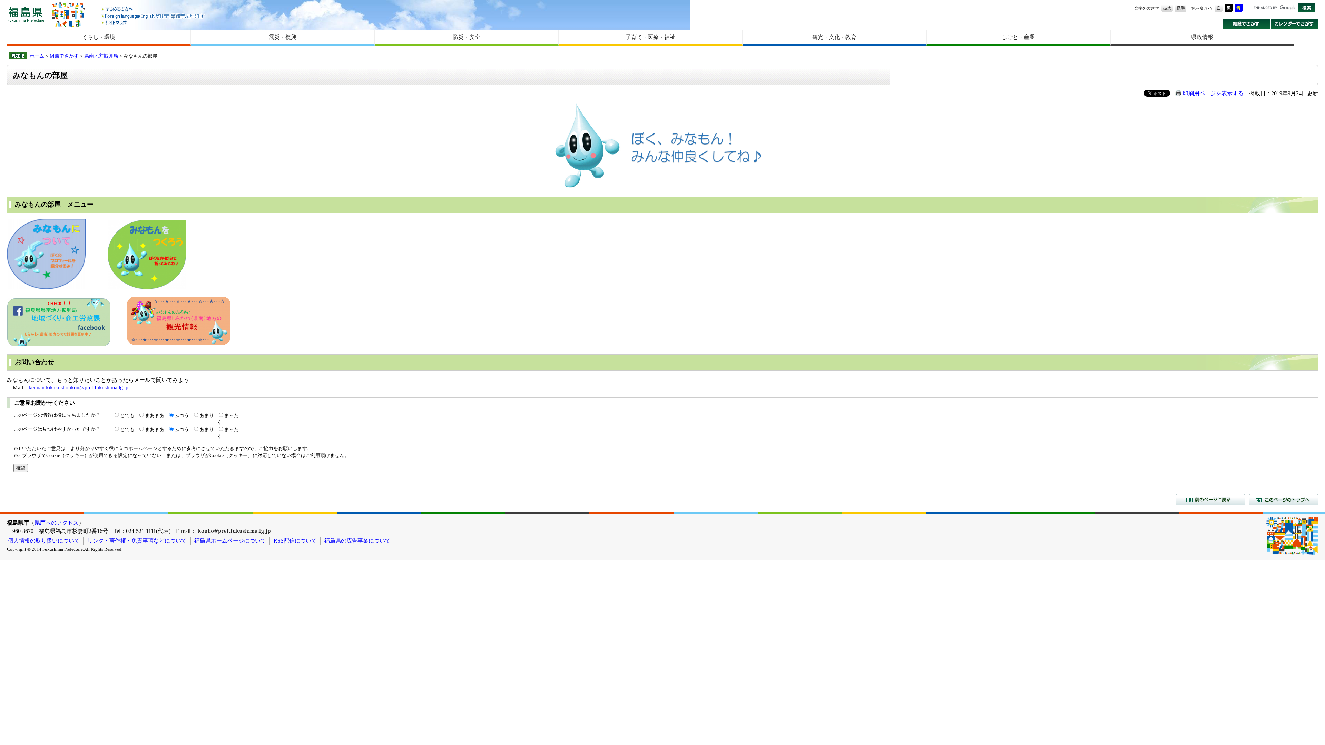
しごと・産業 (1018, 37)
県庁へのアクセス (57, 523)
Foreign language (153, 16)
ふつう (182, 415)
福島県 (26, 14)
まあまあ (154, 415)
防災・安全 (466, 37)
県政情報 (1202, 37)
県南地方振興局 (101, 56)
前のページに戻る (1210, 499)
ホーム (37, 56)
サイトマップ (153, 22)
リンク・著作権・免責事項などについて (137, 541)
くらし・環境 (98, 37)
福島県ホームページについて (230, 541)
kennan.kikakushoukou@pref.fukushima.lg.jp (78, 387)
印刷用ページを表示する (1213, 93)
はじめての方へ (153, 9)
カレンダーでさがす (1294, 24)
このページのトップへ (1283, 499)
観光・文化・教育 (834, 37)
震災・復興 (282, 37)
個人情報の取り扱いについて (44, 541)
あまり (206, 415)
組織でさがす (1246, 24)
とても (127, 415)
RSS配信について (295, 541)
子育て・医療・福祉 (650, 37)
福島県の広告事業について (357, 541)
